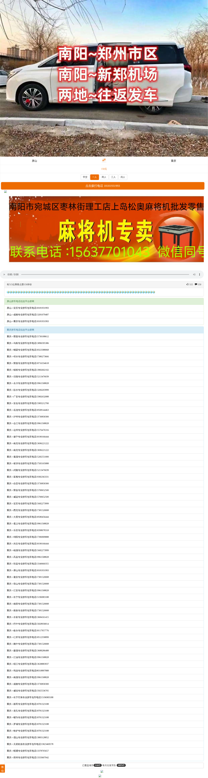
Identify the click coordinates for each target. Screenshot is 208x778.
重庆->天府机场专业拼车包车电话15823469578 (30, 744)
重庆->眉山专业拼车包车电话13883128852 (28, 737)
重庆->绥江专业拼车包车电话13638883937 (28, 664)
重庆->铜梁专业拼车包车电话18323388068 (28, 350)
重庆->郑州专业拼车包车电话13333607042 (28, 757)
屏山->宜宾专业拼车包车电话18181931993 (28, 308)
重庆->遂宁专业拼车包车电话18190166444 (28, 437)
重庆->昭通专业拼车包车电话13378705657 (28, 751)
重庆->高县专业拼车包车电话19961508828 (28, 557)
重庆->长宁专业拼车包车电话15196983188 (28, 597)
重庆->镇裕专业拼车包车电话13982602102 (28, 370)
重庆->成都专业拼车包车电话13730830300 (28, 684)
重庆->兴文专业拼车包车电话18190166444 (28, 543)
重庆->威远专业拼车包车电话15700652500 (28, 497)
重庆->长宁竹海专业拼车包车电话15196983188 (30, 697)
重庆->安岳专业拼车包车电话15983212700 (28, 403)
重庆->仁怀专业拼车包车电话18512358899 (28, 637)
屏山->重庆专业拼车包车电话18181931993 (28, 321)
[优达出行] (104, 78)
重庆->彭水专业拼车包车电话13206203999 (28, 390)
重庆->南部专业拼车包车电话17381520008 (28, 604)
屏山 (34, 160)
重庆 (173, 160)
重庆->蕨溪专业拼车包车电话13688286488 (28, 650)
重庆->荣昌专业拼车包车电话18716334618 (28, 363)
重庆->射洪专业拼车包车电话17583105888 (28, 463)
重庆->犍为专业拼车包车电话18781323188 (28, 717)
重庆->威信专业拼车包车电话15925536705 (28, 690)
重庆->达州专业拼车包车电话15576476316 (28, 430)
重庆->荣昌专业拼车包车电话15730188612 (28, 336)
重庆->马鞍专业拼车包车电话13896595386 (28, 343)
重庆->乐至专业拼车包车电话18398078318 (28, 530)
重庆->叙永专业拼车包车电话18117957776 (28, 630)
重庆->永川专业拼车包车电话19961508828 (28, 383)
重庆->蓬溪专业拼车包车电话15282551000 (28, 457)
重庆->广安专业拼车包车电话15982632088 (28, 396)
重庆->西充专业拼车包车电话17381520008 (28, 510)
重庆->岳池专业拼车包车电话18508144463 (28, 410)
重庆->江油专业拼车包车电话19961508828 (28, 657)
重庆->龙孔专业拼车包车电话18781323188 (28, 711)
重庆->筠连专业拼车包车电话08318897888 (28, 670)
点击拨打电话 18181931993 (102, 185)
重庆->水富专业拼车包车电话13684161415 (28, 617)
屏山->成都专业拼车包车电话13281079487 (28, 314)
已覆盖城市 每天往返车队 (103, 765)
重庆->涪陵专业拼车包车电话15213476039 (28, 376)
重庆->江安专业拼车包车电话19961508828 (28, 590)
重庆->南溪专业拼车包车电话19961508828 (28, 677)
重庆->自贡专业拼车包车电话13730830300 (28, 483)
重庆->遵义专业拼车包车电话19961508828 (28, 523)
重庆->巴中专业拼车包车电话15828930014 (28, 624)
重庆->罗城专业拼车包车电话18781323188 (28, 724)
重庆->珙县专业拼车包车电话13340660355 (28, 564)
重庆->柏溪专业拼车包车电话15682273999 (28, 550)
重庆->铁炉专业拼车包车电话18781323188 (28, 731)
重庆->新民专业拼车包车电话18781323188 (28, 704)
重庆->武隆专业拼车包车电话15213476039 (28, 470)
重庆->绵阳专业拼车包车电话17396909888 (28, 537)
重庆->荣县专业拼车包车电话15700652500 (28, 490)
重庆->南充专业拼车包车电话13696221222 (28, 443)
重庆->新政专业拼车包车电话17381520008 (28, 610)
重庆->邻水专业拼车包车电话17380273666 (28, 356)
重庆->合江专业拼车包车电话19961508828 (28, 423)
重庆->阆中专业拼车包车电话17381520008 (28, 644)
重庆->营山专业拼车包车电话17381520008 (28, 584)
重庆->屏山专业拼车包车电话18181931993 (28, 570)
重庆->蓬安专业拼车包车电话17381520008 (28, 577)
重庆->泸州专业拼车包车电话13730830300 (28, 416)
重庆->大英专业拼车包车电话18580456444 (28, 517)
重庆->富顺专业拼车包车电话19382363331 (28, 477)
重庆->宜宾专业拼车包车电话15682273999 (28, 503)
